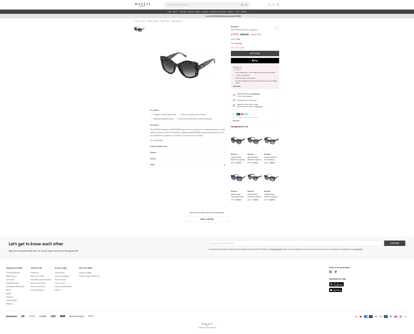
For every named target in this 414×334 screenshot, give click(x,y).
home (136, 21)
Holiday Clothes (164, 21)
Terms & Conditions (62, 276)
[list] (187, 65)
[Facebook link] (336, 272)
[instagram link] (330, 272)
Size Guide (10, 280)
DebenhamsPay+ (12, 283)
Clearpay (9, 297)
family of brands (275, 249)
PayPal (8, 293)
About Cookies (60, 280)
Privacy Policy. (358, 249)
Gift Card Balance (37, 290)
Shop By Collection (153, 21)
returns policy (259, 106)
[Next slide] (249, 16)
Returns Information (37, 286)
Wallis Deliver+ (11, 276)
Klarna (8, 290)
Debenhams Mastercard (15, 286)
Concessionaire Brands (63, 286)
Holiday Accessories (176, 21)
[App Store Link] (336, 287)
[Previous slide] (165, 16)
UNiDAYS (9, 304)
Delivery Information (38, 283)
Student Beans (11, 300)
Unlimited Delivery (13, 273)
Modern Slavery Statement (89, 276)
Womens (142, 21)
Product (58, 290)
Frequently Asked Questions (40, 280)
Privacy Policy (60, 273)
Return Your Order (37, 276)
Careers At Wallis (85, 273)
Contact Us (34, 273)
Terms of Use (60, 283)
